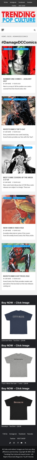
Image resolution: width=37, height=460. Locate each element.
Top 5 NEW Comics (20, 99)
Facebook (22, 2)
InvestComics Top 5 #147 (14, 129)
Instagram (13, 2)
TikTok (6, 2)
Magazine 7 (20, 457)
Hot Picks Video (19, 198)
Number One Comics (21, 49)
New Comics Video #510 (13, 228)
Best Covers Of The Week (13, 147)
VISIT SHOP (22, 5)
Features (7, 49)
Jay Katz (8, 83)
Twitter (14, 5)
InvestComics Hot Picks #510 (16, 276)
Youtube (29, 2)
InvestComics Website (21, 246)
